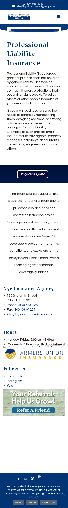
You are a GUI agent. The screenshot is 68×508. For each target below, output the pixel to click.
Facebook (14, 376)
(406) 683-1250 (34, 3)
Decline (32, 502)
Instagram (14, 381)
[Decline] (63, 495)
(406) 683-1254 (24, 309)
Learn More (49, 502)
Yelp (10, 385)
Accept (18, 502)
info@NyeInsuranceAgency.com (31, 314)
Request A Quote (33, 174)
